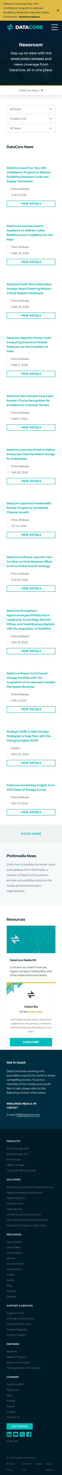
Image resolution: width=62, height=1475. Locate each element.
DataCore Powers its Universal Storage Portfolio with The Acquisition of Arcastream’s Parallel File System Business (31, 680)
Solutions (14, 1179)
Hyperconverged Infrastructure (24, 1192)
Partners (13, 1344)
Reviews (11, 1291)
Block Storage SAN (18, 1148)
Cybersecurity (14, 1209)
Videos (10, 1274)
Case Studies (14, 1241)
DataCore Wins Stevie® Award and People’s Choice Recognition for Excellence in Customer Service (30, 400)
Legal (39, 1464)
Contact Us (13, 1417)
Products (13, 1141)
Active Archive (15, 1203)
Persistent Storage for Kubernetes (26, 1225)
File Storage (14, 1159)
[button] (31, 90)
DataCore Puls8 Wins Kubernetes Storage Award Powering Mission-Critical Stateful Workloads (29, 288)
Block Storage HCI (17, 1154)
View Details (31, 203)
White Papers (14, 1252)
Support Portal (15, 1313)
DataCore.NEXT (15, 1384)
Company (13, 1377)
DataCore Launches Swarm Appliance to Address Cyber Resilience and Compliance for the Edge (30, 232)
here (17, 864)
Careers (11, 1411)
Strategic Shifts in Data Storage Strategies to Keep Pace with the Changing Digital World (29, 736)
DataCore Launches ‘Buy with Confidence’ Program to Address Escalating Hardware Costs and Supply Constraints (28, 174)
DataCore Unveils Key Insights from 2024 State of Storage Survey (31, 787)
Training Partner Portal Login (24, 1367)
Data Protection (16, 1198)
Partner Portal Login (18, 1362)
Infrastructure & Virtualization (24, 1214)
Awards (11, 1400)
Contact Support (16, 1334)
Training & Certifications (21, 1318)
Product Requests (17, 1329)
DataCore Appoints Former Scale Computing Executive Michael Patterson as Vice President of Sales (29, 344)
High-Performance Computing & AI (27, 1219)
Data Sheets (14, 1247)
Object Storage (15, 1165)
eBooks (11, 1258)
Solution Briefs (15, 1263)
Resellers (12, 1351)
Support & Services (20, 1305)
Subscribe (31, 1042)
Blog (9, 1285)
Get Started (20, 1426)
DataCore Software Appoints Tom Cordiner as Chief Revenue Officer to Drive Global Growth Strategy (30, 561)
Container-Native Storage (21, 1170)
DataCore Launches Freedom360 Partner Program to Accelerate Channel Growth (29, 507)
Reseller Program (17, 1357)
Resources (14, 1234)
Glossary (11, 1296)
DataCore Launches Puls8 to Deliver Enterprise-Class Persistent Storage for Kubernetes (31, 454)
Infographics (14, 1269)
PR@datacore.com (27, 1114)
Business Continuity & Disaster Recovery (30, 1187)
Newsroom (13, 1389)
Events (10, 1280)
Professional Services (19, 1324)
